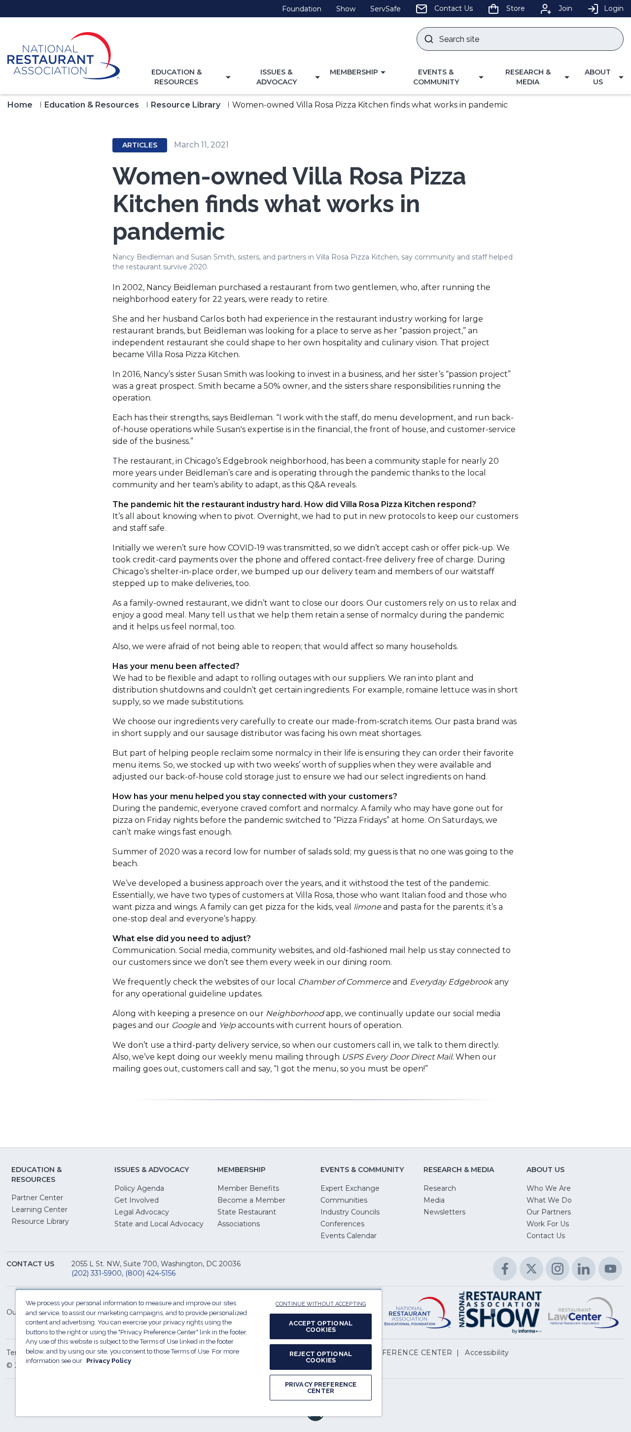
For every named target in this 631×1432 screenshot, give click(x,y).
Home (20, 105)
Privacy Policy (108, 1360)
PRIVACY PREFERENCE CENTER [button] (391, 1352)
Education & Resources (91, 105)
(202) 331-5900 (96, 1273)
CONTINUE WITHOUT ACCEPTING (321, 1304)
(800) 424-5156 (150, 1273)
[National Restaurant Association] (63, 55)
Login (614, 8)
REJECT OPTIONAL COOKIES (320, 1357)
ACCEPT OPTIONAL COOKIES (320, 1326)
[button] (180, 77)
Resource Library (185, 105)
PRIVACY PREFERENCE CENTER (320, 1388)
